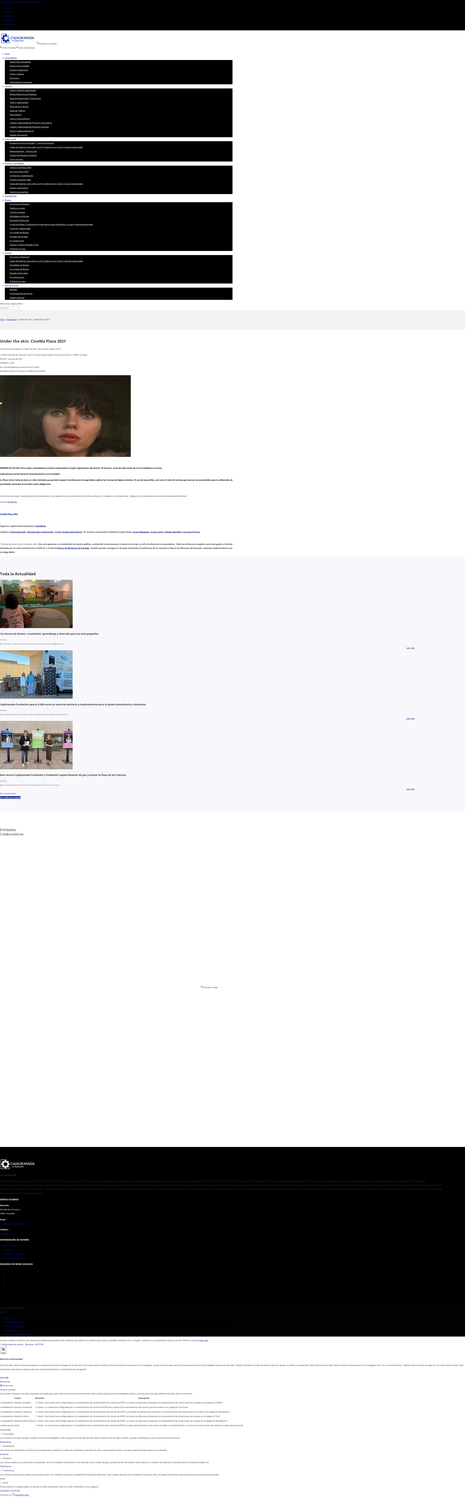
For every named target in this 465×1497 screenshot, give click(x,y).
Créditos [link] (8, 1250)
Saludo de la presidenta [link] (20, 62)
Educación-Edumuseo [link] (19, 220)
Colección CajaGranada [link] (20, 228)
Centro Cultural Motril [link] (20, 118)
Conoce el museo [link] (17, 212)
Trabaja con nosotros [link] (15, 1258)
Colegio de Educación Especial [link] (23, 155)
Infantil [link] (8, 253)
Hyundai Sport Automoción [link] (40, 532)
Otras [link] (2, 1478)
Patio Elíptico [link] (15, 114)
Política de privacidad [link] (14, 1326)
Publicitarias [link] (5, 1466)
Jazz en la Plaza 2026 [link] (19, 171)
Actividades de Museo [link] (19, 216)
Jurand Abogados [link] (141, 532)
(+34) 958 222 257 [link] (8, 1233)
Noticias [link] (13, 289)
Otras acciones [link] (16, 159)
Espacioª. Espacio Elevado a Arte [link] (24, 244)
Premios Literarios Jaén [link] (20, 179)
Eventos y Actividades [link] (14, 163)
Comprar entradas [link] (8, 2)
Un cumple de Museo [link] (19, 232)
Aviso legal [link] (10, 1318)
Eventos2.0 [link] (12, 319)
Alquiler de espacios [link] (19, 135)
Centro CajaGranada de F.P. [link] (22, 131)
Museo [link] (8, 200)
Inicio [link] (7, 53)
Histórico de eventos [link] (19, 192)
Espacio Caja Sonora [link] (19, 188)
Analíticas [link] (4, 1454)
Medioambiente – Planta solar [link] (23, 151)
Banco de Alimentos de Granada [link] (73, 548)
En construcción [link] (17, 240)
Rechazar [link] (29, 1344)
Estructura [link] (14, 78)
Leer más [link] (203, 1340)
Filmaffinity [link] (12, 502)
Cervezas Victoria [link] (191, 532)
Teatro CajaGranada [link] (19, 102)
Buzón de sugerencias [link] (15, 1254)
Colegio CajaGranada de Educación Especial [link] (29, 127)
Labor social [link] (10, 139)
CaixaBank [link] (40, 526)
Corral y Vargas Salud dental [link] (68, 532)
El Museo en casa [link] (17, 249)
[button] (9, 8)
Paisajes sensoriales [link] (19, 236)
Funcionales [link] (5, 1430)
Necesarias (8, 1385)
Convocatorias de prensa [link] (21, 293)
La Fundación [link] (11, 58)
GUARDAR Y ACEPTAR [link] (10, 1490)
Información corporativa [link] (21, 82)
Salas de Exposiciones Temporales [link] (25, 98)
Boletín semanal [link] (17, 297)
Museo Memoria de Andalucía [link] (23, 94)
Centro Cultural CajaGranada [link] (23, 90)
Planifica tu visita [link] (17, 208)
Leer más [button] (410, 648)
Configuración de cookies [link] (12, 1344)
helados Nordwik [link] (173, 532)
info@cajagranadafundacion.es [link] (14, 1223)
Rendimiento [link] (6, 1442)
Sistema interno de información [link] (19, 1334)
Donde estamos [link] (24, 2)
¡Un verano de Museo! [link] (19, 204)
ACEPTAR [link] (39, 1344)
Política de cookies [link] (13, 1330)
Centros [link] (8, 86)
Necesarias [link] (5, 1381)
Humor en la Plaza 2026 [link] (20, 167)
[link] (18, 43)
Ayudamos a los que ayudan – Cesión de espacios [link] (32, 143)
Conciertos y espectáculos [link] (21, 175)
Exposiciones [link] (11, 196)
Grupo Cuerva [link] (157, 532)
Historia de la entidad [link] (19, 66)
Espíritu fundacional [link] (19, 70)
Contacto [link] (35, 2)
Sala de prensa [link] (11, 285)
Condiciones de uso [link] (13, 1322)
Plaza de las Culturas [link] (19, 106)
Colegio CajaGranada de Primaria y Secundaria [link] (31, 122)
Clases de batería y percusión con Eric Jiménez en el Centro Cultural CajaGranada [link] (46, 147)
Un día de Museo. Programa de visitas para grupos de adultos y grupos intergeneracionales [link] (51, 224)
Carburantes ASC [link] (18, 532)
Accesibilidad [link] (10, 1245)
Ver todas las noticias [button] (10, 797)
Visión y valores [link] (17, 74)
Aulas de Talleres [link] (17, 110)
